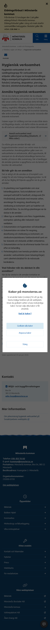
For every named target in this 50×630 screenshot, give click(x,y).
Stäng (25, 344)
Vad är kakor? (25, 313)
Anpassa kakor (25, 333)
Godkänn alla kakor (25, 326)
